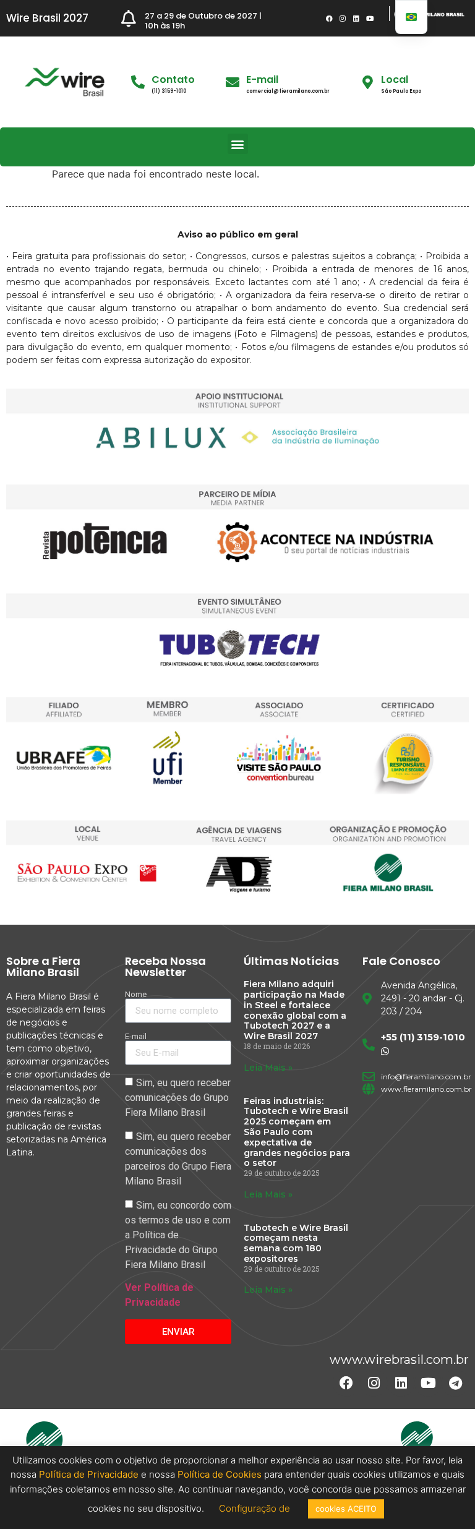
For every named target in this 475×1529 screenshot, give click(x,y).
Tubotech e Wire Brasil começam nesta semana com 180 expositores (296, 1243)
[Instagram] (342, 18)
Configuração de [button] (256, 1508)
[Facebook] (329, 18)
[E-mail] (232, 82)
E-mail (262, 79)
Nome (136, 994)
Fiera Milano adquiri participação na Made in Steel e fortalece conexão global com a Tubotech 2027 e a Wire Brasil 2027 (295, 1010)
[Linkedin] (356, 18)
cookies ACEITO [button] (346, 1509)
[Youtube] (370, 18)
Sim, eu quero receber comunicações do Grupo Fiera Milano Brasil (178, 1097)
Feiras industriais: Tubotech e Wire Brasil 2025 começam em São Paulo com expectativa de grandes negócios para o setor (297, 1132)
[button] (238, 144)
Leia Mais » (268, 1067)
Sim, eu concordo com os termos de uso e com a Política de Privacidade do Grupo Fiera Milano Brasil (178, 1234)
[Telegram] (455, 1383)
